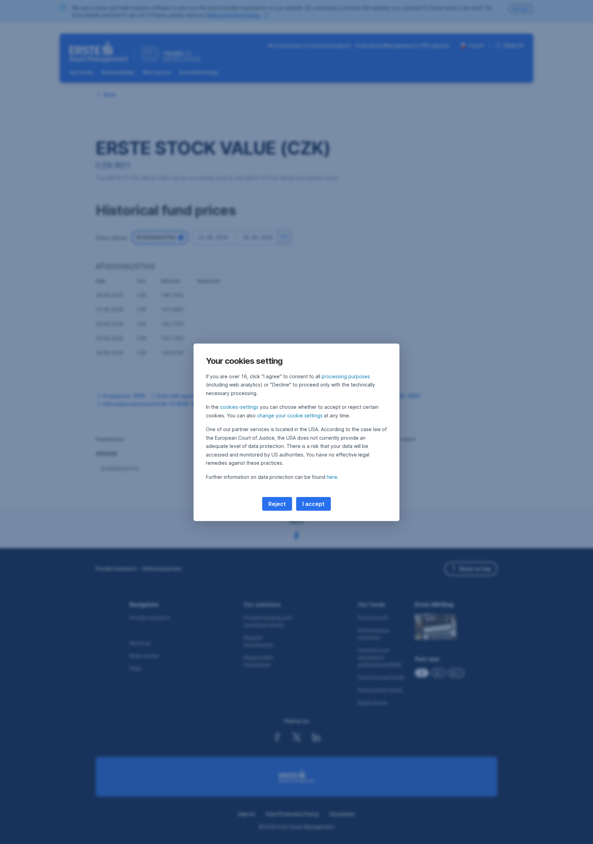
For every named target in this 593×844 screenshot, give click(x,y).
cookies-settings (239, 407)
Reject (277, 503)
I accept (313, 503)
